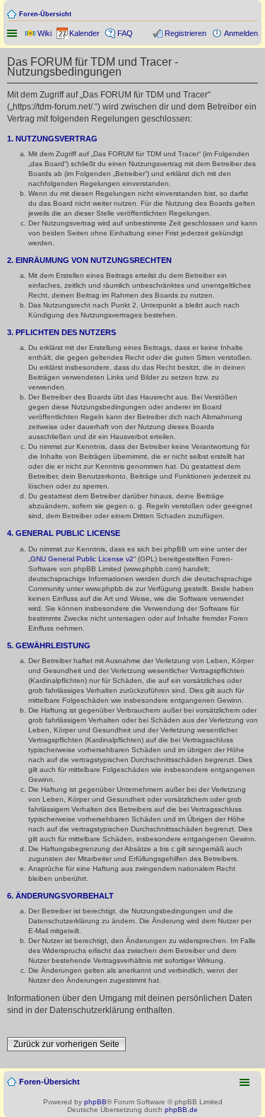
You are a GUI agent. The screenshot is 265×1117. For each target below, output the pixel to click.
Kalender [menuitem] (84, 33)
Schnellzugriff (13, 33)
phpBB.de (181, 1109)
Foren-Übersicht (45, 14)
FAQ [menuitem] (125, 33)
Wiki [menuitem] (44, 33)
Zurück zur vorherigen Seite (66, 1044)
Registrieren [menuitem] (185, 33)
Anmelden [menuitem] (241, 33)
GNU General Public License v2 (82, 559)
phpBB (95, 1102)
